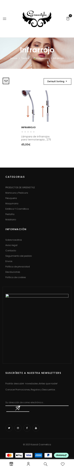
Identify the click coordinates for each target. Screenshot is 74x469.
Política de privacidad (17, 266)
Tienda (25, 58)
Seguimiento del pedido (18, 255)
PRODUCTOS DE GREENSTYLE (20, 187)
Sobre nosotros (13, 239)
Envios (8, 261)
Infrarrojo (28, 127)
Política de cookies (15, 277)
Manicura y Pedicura (16, 192)
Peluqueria (11, 198)
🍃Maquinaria (41, 58)
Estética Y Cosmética (17, 208)
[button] (68, 18)
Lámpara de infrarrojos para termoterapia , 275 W (36, 139)
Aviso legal (11, 245)
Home (13, 58)
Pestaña (9, 214)
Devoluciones (12, 271)
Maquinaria (11, 203)
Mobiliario (10, 219)
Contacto (10, 250)
